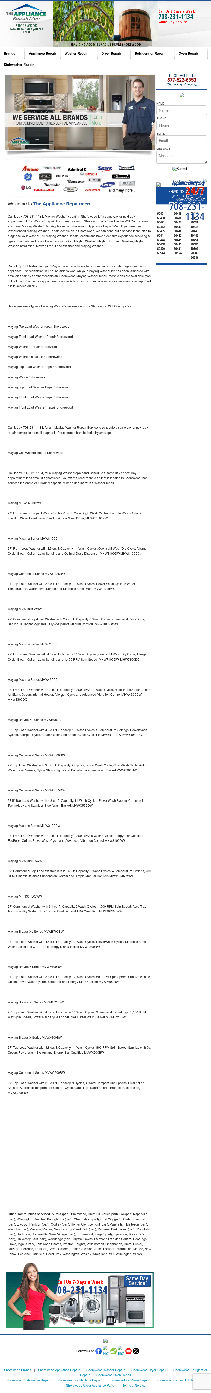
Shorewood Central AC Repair (177, 1380)
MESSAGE (163, 148)
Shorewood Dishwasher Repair (28, 1380)
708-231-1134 (175, 16)
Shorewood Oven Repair (113, 1375)
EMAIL (160, 133)
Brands (9, 53)
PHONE (161, 118)
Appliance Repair (42, 53)
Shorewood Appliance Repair (59, 1369)
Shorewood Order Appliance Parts (90, 1385)
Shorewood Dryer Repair (148, 1369)
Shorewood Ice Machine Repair (79, 1380)
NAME (160, 103)
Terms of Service (134, 1385)
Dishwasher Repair (19, 64)
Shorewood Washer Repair (105, 1369)
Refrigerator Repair (150, 53)
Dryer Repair (111, 53)
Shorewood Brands (17, 1369)
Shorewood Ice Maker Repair (129, 1380)
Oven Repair (188, 53)
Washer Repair (76, 53)
